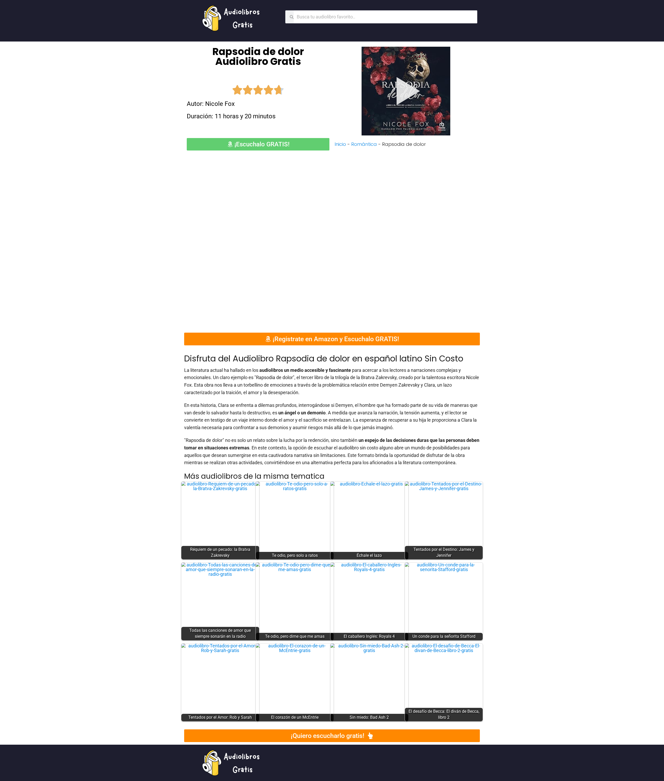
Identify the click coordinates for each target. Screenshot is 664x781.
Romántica (364, 144)
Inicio (340, 144)
